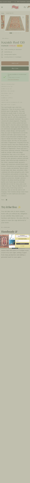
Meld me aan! (22, 243)
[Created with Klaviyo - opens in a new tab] (15, 248)
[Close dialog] (29, 235)
